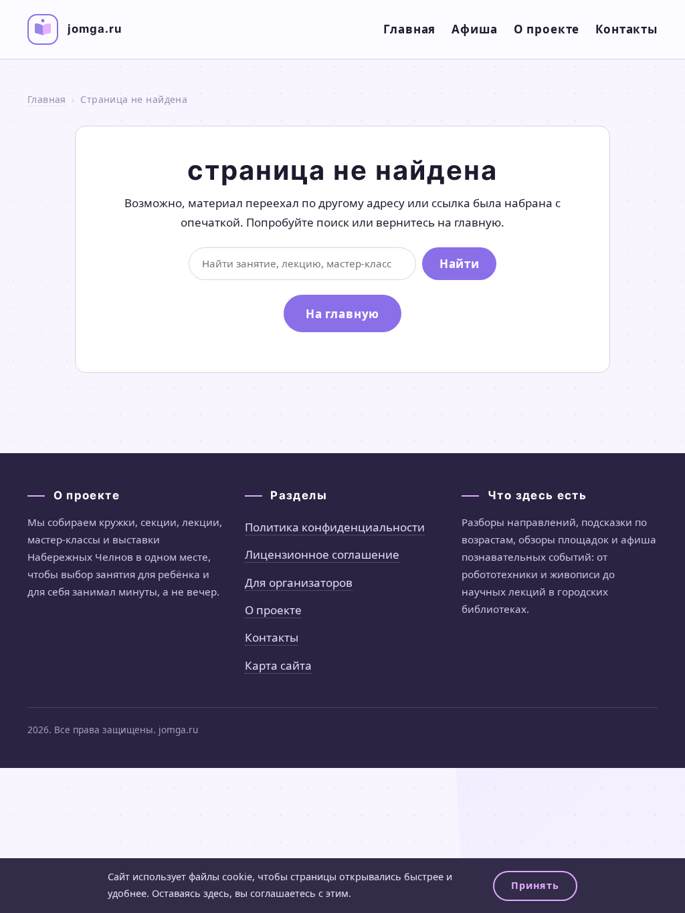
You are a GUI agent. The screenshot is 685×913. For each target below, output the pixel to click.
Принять (535, 885)
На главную (343, 313)
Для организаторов (299, 582)
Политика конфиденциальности (335, 527)
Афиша (474, 29)
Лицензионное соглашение (322, 554)
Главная (409, 29)
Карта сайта (278, 665)
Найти (459, 263)
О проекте (547, 29)
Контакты (626, 29)
